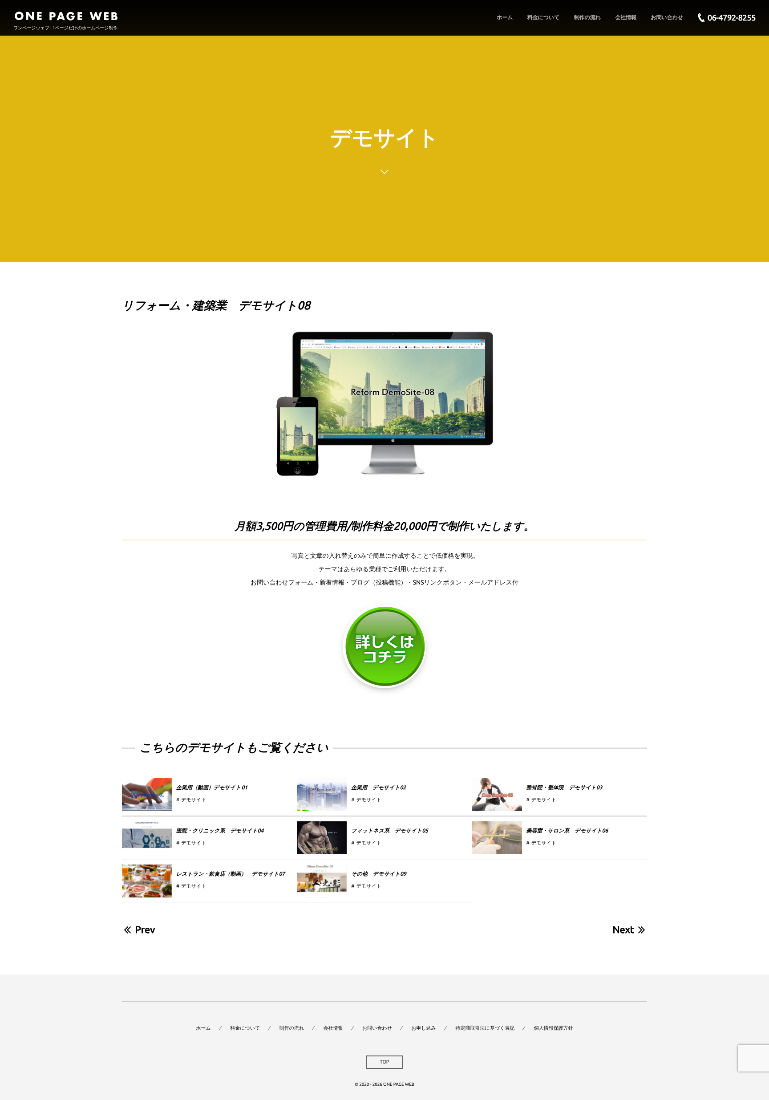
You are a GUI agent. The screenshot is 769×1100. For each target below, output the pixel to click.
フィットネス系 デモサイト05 (389, 831)
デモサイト (193, 800)
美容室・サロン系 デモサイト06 (567, 831)
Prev (145, 929)
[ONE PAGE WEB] (66, 13)
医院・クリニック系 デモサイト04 (219, 831)
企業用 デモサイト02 (378, 788)
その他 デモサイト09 (378, 874)
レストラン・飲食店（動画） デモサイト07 (230, 874)
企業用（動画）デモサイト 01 (211, 788)
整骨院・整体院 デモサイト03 (564, 788)
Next (623, 929)
